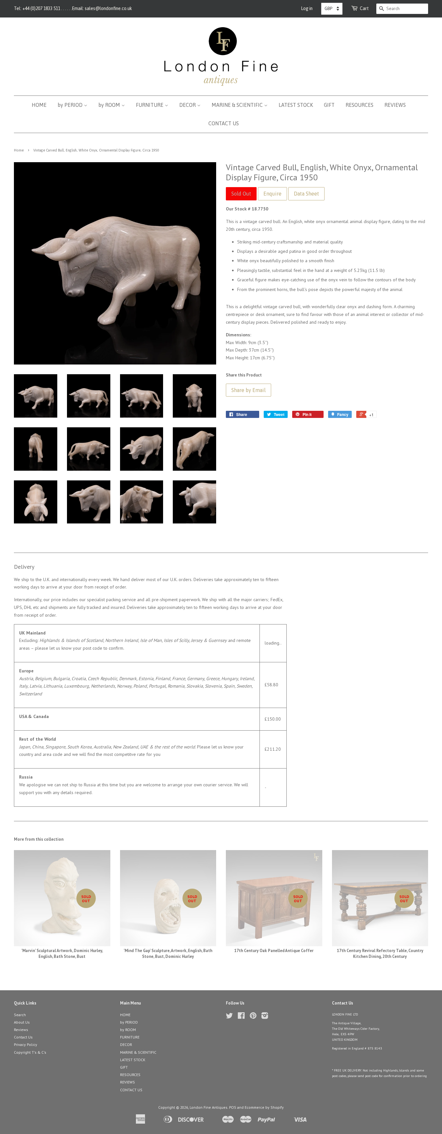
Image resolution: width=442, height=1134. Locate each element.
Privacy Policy (25, 1044)
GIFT (329, 105)
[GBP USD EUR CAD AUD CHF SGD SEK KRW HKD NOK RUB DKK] (332, 9)
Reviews (21, 1029)
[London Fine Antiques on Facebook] (241, 1017)
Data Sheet (306, 193)
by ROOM (109, 105)
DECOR (188, 105)
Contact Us (23, 1037)
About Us (22, 1022)
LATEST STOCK (296, 105)
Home (19, 150)
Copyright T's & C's (30, 1052)
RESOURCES (359, 105)
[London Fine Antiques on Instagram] (264, 1017)
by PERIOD (71, 105)
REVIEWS (395, 105)
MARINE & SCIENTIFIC (238, 105)
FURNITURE (150, 105)
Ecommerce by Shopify (264, 1107)
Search (20, 1014)
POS (232, 1107)
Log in (307, 8)
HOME (39, 105)
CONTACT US (223, 123)
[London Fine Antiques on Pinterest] (253, 1017)
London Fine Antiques (208, 1107)
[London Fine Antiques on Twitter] (229, 1017)
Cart (364, 8)
